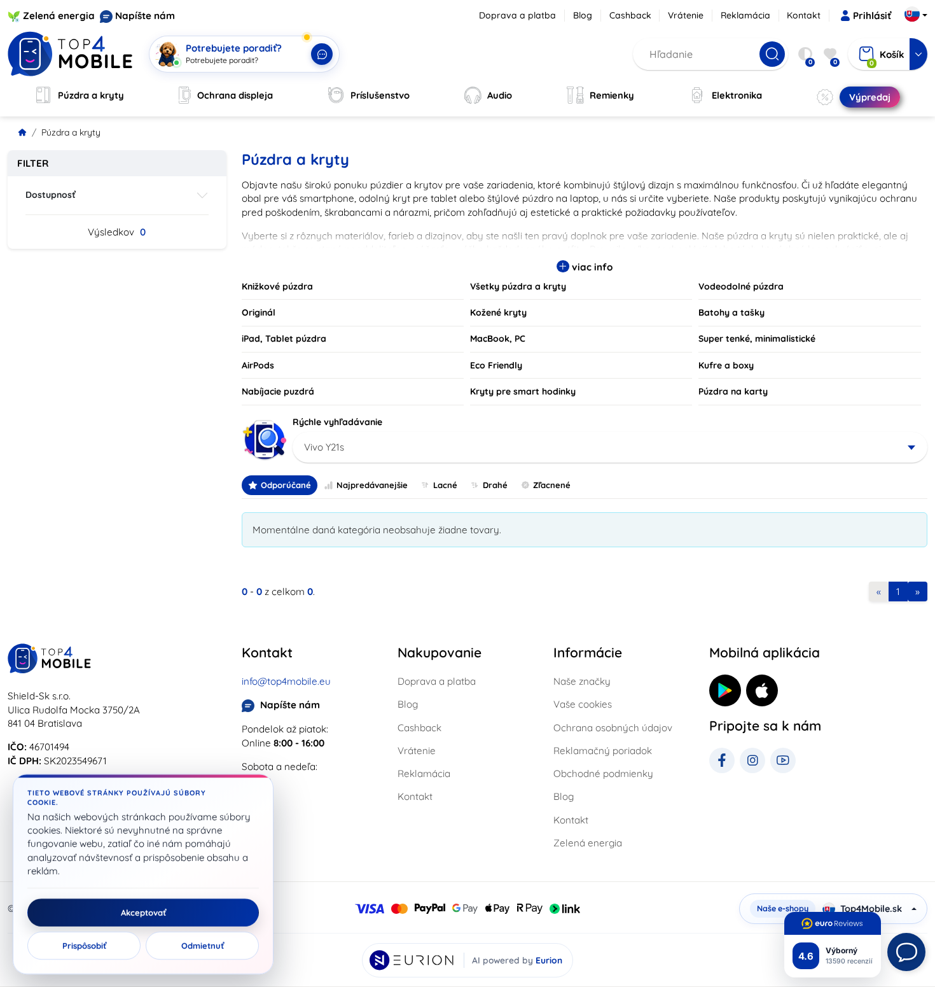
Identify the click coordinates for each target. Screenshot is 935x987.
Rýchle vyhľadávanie (337, 422)
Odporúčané (286, 485)
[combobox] (610, 447)
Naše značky (582, 681)
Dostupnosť (50, 194)
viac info (591, 267)
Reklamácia (745, 15)
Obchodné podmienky (603, 773)
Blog (582, 15)
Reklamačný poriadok (602, 751)
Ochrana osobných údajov (612, 728)
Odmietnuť (202, 946)
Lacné (445, 485)
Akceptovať (143, 912)
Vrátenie (685, 15)
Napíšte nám (145, 16)
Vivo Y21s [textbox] (324, 447)
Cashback (630, 15)
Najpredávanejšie (372, 485)
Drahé (495, 485)
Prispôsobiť (84, 946)
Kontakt (804, 15)
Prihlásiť (872, 16)
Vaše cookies (582, 704)
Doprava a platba (517, 15)
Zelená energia (59, 16)
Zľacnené (552, 485)
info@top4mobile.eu (286, 681)
